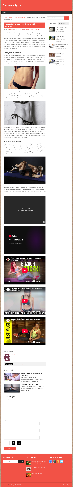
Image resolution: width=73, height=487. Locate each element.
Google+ (54, 461)
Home (5, 17)
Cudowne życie (12, 5)
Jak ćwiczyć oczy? (60, 53)
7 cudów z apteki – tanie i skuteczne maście (60, 61)
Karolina (11, 29)
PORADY (11, 17)
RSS (58, 461)
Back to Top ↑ (66, 485)
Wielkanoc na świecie (38, 473)
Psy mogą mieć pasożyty (38, 467)
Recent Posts (64, 24)
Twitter (61, 461)
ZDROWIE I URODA (20, 17)
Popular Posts (53, 25)
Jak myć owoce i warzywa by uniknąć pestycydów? (39, 462)
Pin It (23, 364)
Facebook (50, 461)
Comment (6, 400)
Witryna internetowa (9, 435)
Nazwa (5, 421)
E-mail (5, 428)
